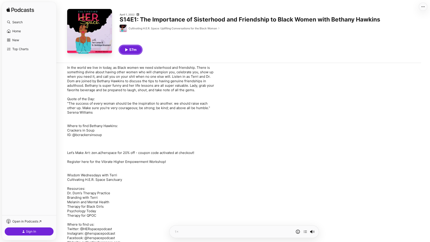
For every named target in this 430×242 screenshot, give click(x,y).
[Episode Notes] (298, 232)
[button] (29, 22)
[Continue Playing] (305, 232)
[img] (20, 10)
